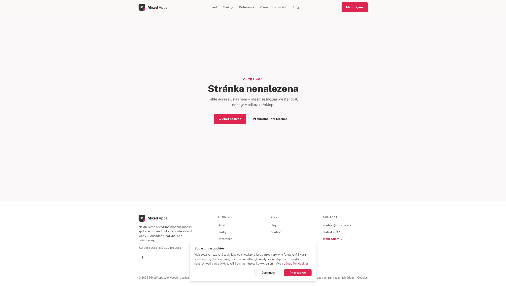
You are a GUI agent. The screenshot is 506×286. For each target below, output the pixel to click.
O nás (264, 7)
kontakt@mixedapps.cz (339, 225)
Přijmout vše (298, 272)
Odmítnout (268, 272)
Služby (228, 7)
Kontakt (281, 7)
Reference (246, 7)
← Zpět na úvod (229, 119)
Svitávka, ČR (331, 232)
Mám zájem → (333, 239)
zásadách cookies (296, 263)
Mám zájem (354, 7)
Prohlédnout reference (270, 119)
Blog (295, 7)
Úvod (213, 7)
